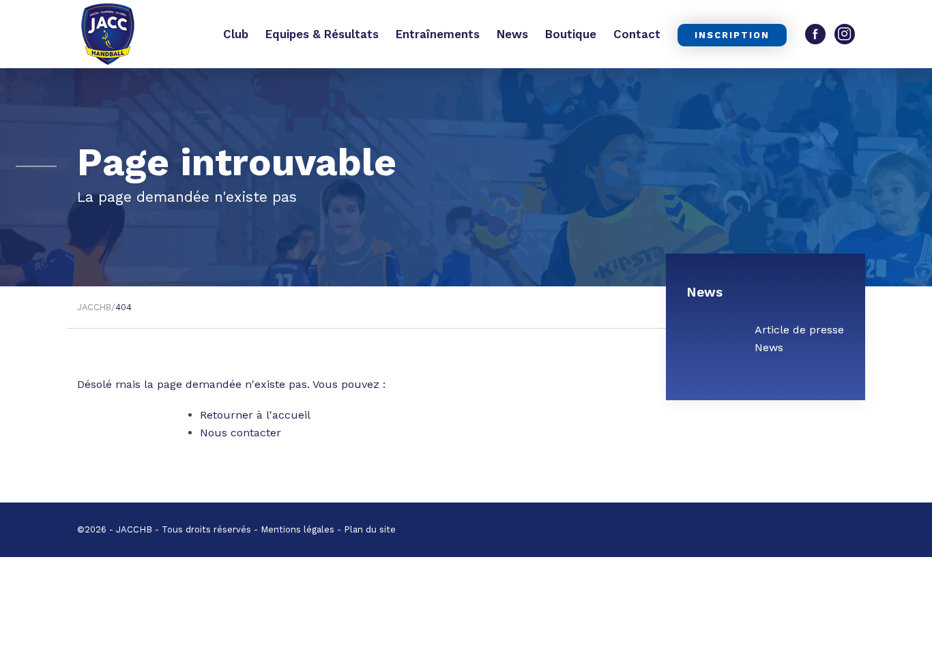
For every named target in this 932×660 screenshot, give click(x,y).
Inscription (732, 35)
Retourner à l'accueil (255, 414)
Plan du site (370, 529)
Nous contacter (240, 432)
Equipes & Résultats (322, 34)
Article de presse (799, 329)
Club (235, 34)
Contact (636, 34)
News (512, 34)
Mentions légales (297, 529)
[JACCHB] (108, 34)
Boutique (570, 34)
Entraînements (438, 34)
